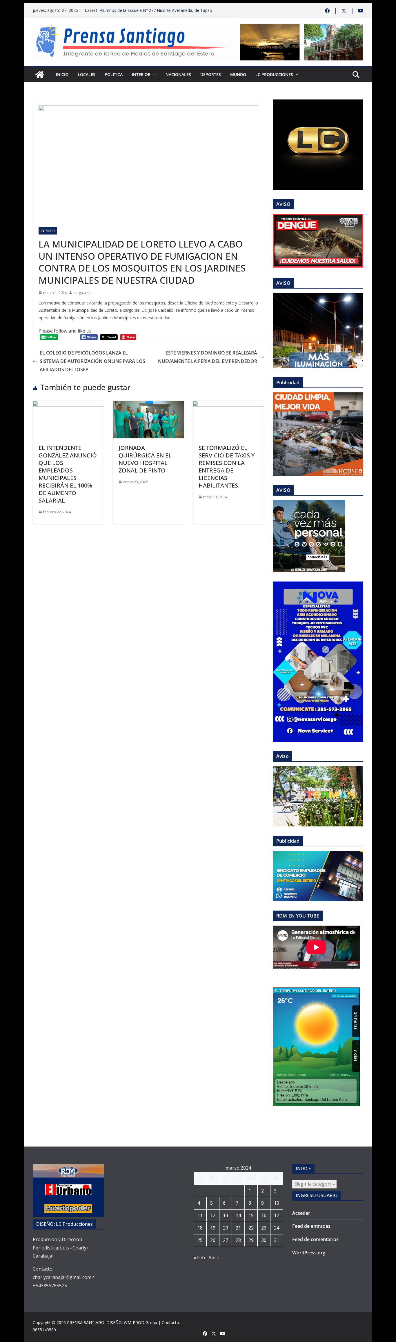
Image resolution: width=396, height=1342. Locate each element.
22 (251, 1228)
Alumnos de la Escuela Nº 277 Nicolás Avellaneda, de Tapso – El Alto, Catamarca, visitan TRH (158, 13)
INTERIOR (141, 74)
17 (276, 1215)
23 (263, 1228)
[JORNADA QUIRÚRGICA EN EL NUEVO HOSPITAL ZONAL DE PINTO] (148, 405)
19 (212, 1228)
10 (276, 1203)
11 (200, 1215)
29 (251, 1240)
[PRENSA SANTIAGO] (39, 74)
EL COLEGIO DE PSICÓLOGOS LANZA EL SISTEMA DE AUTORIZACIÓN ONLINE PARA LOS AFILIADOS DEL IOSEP (92, 361)
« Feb (199, 1257)
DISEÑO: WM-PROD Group (131, 1322)
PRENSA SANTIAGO (85, 1322)
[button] (153, 75)
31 (276, 1240)
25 (200, 1240)
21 (238, 1228)
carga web (82, 292)
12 (212, 1215)
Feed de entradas (311, 1226)
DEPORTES (210, 74)
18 (200, 1228)
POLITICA (114, 74)
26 (212, 1240)
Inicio (62, 74)
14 (238, 1215)
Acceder (301, 1213)
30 (263, 1240)
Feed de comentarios (315, 1239)
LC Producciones (274, 74)
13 (225, 1215)
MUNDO (238, 74)
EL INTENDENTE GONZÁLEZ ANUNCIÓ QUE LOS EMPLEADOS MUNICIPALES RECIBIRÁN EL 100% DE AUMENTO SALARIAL (68, 474)
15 (251, 1215)
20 (225, 1228)
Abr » (214, 1257)
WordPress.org (308, 1252)
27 (225, 1240)
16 (263, 1215)
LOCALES (86, 74)
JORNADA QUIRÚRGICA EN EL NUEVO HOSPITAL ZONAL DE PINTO (145, 459)
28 (238, 1240)
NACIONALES (178, 74)
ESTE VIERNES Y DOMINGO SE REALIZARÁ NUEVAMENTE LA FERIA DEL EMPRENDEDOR (207, 357)
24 (276, 1228)
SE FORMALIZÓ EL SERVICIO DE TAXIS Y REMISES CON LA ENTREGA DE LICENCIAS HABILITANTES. (227, 466)
